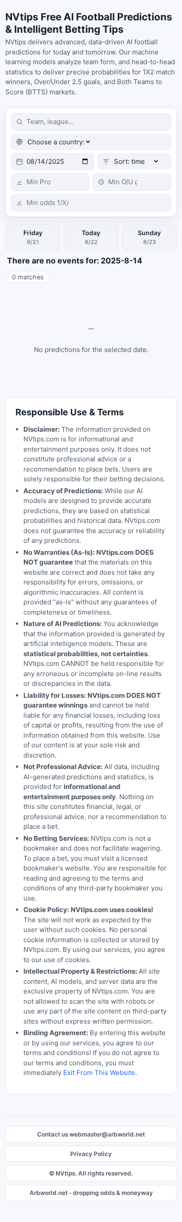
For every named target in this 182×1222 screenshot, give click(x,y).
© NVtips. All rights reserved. (91, 1173)
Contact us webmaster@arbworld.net (91, 1134)
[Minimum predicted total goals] (132, 182)
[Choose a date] (52, 161)
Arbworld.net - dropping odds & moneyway (91, 1192)
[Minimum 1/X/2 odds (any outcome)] (91, 203)
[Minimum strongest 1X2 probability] (50, 182)
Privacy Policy (91, 1153)
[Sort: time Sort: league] (134, 161)
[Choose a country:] (91, 142)
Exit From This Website (99, 1072)
